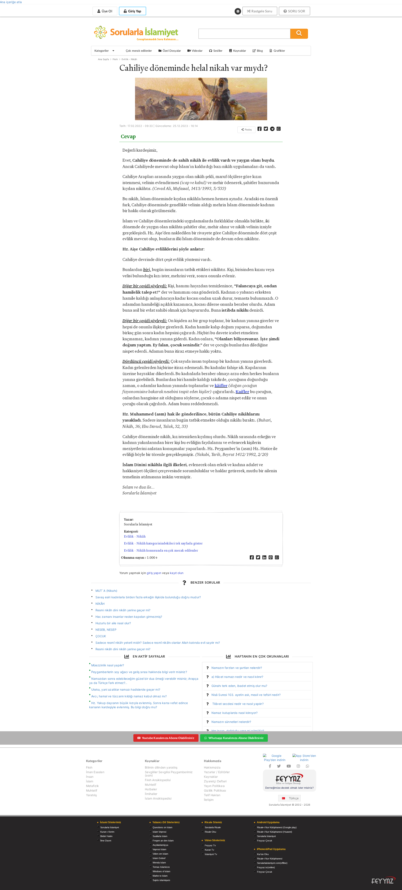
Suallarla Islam (160, 836)
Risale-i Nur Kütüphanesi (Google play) (277, 827)
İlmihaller (151, 794)
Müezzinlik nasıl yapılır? (107, 665)
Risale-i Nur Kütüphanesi (269, 858)
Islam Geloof (159, 858)
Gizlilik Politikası (215, 790)
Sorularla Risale (213, 827)
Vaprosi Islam (159, 849)
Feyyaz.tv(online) (266, 867)
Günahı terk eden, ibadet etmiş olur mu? (239, 685)
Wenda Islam (159, 862)
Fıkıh (115, 59)
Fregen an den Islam (163, 840)
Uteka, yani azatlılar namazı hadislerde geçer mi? (125, 689)
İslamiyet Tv (211, 854)
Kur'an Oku (263, 854)
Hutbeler (151, 789)
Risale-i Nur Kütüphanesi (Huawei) (274, 832)
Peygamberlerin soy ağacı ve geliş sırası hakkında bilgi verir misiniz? (139, 672)
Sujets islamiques (161, 880)
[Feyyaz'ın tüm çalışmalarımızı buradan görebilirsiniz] (383, 880)
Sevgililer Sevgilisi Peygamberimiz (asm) (169, 773)
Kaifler (242, 391)
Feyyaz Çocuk (264, 840)
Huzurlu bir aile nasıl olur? (113, 623)
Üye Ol (106, 11)
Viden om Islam (160, 854)
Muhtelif (91, 790)
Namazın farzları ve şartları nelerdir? (236, 667)
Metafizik (92, 786)
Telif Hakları (212, 795)
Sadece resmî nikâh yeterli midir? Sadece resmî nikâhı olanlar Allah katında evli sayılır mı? (157, 642)
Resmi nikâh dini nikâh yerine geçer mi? (123, 610)
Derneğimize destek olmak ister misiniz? (289, 787)
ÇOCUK (100, 636)
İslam (89, 781)
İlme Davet (105, 840)
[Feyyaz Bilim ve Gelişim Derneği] (289, 779)
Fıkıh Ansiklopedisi (157, 780)
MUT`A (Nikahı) (106, 590)
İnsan (90, 776)
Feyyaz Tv (210, 845)
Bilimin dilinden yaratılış (161, 767)
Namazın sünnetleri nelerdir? (231, 722)
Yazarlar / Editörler (217, 772)
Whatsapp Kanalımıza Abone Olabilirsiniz (236, 738)
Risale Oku (210, 832)
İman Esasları (95, 772)
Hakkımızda (212, 767)
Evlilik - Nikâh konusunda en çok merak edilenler (161, 550)
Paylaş (248, 129)
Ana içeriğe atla (11, 2)
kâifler (221, 385)
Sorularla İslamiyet (109, 827)
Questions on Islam (162, 827)
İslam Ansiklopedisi (158, 798)
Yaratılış (91, 795)
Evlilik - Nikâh (129, 59)
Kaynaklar (211, 776)
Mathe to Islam (160, 876)
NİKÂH (100, 603)
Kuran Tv (209, 850)
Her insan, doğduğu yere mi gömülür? (237, 731)
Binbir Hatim (106, 836)
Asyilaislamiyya (160, 845)
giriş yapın (154, 573)
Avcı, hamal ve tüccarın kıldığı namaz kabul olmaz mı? (129, 696)
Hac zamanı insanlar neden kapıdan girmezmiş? (128, 616)
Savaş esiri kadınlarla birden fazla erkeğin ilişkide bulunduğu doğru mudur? (148, 597)
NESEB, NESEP (105, 629)
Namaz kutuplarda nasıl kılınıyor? (234, 713)
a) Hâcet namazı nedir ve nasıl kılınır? (237, 676)
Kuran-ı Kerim (107, 832)
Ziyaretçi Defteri (215, 781)
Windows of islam (161, 871)
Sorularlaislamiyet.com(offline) (272, 863)
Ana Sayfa (103, 59)
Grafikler (279, 50)
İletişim (209, 799)
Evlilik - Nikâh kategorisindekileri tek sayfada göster (163, 543)
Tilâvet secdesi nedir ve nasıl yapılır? (237, 704)
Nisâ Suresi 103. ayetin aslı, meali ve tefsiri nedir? (246, 695)
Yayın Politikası (214, 786)
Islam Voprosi (159, 832)
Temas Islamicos (161, 867)
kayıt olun (176, 573)
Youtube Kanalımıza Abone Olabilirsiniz (168, 738)
